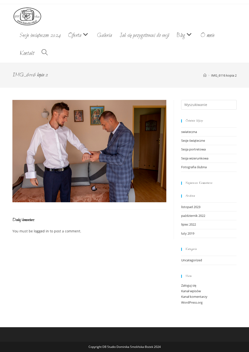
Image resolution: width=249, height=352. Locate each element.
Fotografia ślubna (194, 167)
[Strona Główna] (204, 75)
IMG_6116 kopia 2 (224, 75)
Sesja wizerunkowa (194, 158)
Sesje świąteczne (193, 140)
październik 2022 (193, 215)
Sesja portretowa (193, 149)
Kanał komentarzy (194, 296)
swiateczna (189, 132)
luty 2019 (187, 233)
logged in (41, 231)
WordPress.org (192, 302)
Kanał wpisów (191, 291)
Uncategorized (191, 260)
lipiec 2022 (188, 224)
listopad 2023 (190, 207)
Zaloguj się (188, 285)
